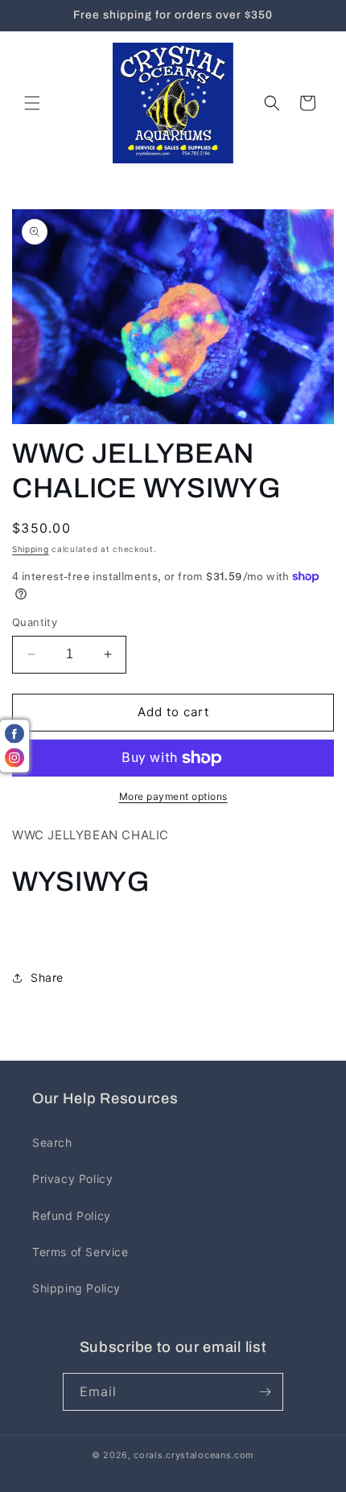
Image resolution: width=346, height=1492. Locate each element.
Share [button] (47, 977)
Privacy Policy (72, 1178)
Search (52, 1142)
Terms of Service (80, 1252)
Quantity (34, 622)
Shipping (30, 549)
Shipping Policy (76, 1288)
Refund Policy (71, 1215)
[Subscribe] (264, 1392)
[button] (32, 103)
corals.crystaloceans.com (194, 1455)
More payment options (173, 796)
